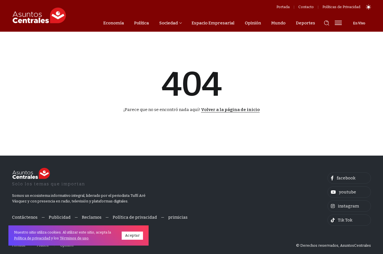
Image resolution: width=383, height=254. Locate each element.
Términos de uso (74, 238)
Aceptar (132, 235)
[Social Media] (349, 178)
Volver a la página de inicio (230, 109)
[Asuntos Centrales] (39, 15)
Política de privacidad (32, 238)
